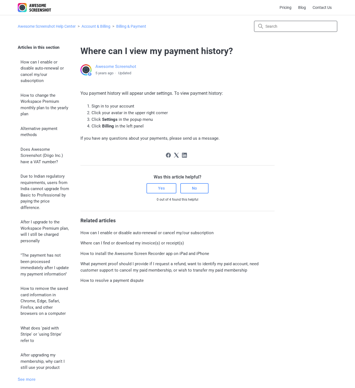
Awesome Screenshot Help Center (47, 26)
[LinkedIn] (184, 155)
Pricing (285, 7)
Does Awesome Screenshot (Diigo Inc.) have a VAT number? (42, 155)
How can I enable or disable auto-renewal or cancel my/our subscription (42, 71)
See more (27, 379)
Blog (302, 7)
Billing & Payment (131, 26)
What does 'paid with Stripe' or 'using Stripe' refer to (41, 334)
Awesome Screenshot (115, 66)
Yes (161, 188)
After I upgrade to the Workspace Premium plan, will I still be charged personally (45, 231)
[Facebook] (168, 155)
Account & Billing (96, 26)
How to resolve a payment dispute (112, 280)
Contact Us (322, 7)
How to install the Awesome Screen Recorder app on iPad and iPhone (144, 253)
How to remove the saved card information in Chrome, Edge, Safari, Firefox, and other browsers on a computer (44, 301)
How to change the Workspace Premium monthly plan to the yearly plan (44, 105)
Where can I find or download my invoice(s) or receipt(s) (132, 243)
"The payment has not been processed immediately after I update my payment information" (45, 265)
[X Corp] (176, 155)
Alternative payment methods (39, 131)
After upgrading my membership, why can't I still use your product (43, 361)
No (194, 188)
